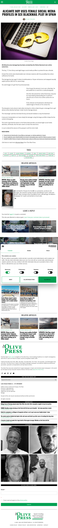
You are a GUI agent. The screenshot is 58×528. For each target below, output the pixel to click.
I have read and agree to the (15, 500)
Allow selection (29, 279)
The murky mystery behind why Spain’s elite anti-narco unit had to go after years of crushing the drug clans (27, 416)
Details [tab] (29, 250)
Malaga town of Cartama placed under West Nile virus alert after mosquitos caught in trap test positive (26, 404)
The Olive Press (28, 157)
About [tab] (48, 250)
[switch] (22, 272)
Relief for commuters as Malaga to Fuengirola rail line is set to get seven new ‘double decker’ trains (25, 412)
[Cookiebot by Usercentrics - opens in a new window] (49, 246)
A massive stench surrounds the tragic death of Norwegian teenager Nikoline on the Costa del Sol (25, 420)
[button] (55, 379)
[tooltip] (15, 198)
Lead (36, 7)
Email (3, 489)
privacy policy (23, 500)
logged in (11, 214)
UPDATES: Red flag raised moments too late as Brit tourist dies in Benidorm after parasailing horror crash (46, 183)
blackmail (28, 153)
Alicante (24, 7)
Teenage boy (51, 155)
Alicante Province (20, 153)
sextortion (31, 155)
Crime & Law (31, 7)
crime (35, 153)
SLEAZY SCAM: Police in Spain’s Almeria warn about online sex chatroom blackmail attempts (30, 139)
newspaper (6, 155)
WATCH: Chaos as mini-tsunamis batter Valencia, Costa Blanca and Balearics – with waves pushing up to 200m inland (10, 183)
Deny (10, 279)
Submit (29, 504)
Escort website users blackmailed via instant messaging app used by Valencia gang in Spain (30, 137)
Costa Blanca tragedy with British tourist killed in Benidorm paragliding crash (27, 299)
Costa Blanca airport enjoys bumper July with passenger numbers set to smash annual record (9, 300)
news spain (50, 153)
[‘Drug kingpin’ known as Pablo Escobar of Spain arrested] (42, 226)
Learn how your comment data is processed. (37, 217)
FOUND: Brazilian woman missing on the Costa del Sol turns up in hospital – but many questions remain (26, 408)
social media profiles (41, 155)
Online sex (13, 155)
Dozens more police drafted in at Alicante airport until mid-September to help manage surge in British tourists (28, 183)
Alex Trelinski (31, 19)
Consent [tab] (10, 250)
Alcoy (5, 153)
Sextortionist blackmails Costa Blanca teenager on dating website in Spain (25, 135)
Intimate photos (42, 153)
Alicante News (19, 142)
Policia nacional (22, 155)
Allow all (47, 279)
